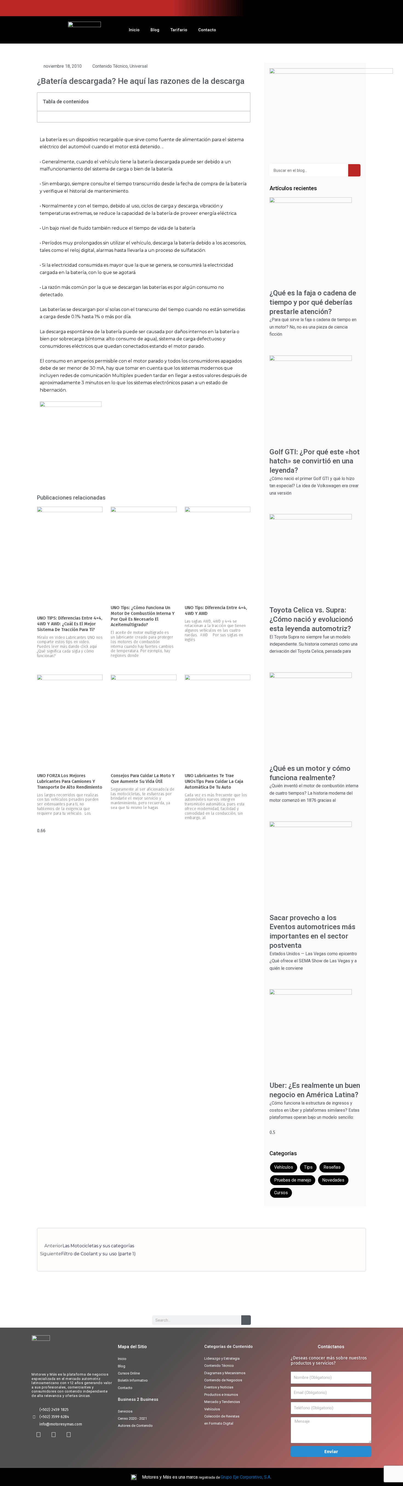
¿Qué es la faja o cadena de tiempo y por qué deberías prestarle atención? (312, 302)
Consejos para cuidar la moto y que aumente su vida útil (143, 778)
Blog (155, 29)
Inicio (134, 29)
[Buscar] (354, 170)
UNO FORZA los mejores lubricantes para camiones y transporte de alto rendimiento (69, 781)
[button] (243, 102)
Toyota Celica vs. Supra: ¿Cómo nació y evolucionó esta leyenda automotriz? (311, 619)
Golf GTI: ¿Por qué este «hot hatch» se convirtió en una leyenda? (314, 461)
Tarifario (178, 29)
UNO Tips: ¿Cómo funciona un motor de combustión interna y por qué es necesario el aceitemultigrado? (143, 616)
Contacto (207, 29)
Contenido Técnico (110, 66)
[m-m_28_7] (70, 442)
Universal (138, 66)
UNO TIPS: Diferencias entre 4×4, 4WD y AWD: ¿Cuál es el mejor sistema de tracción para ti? (69, 623)
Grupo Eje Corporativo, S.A (245, 1477)
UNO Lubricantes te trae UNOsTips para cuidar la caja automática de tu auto (214, 781)
